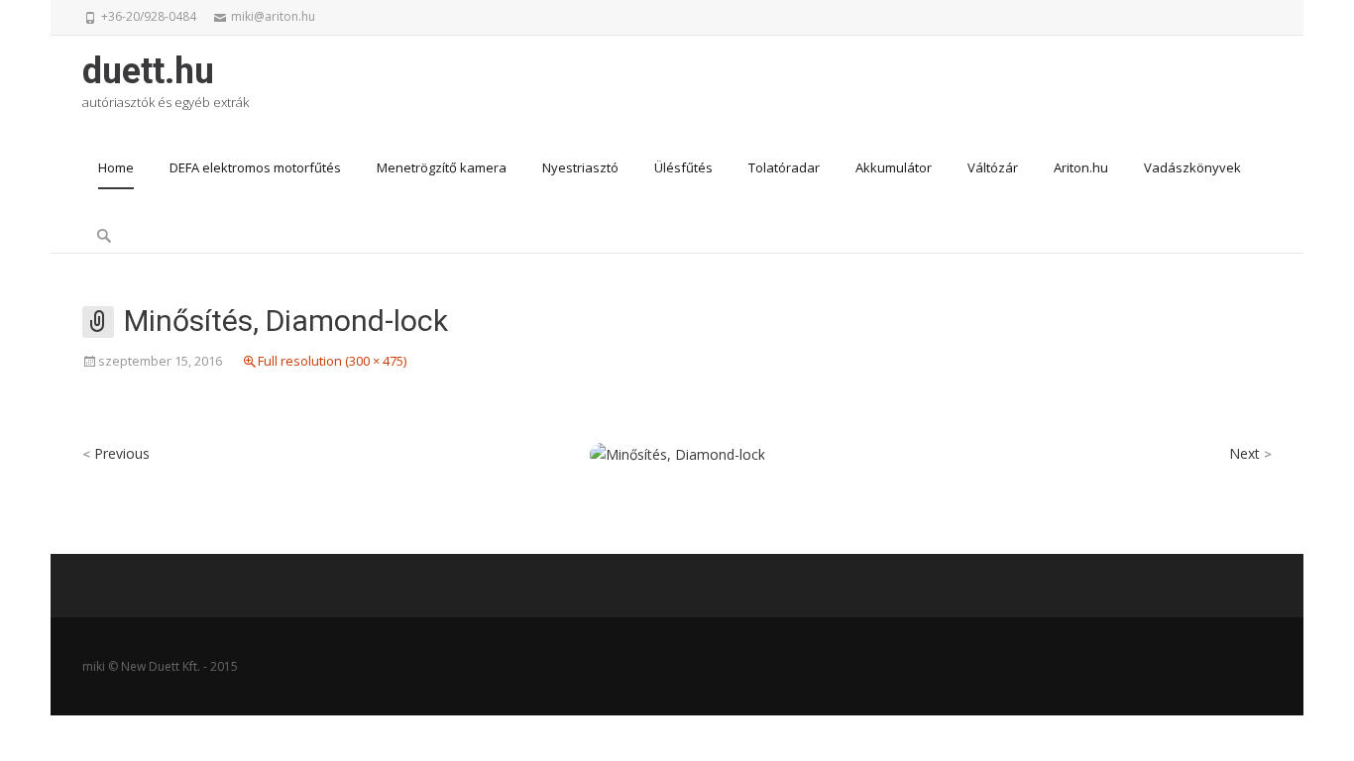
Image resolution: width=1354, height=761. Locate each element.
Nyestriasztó (580, 167)
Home (116, 167)
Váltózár (992, 167)
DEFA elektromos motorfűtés (255, 167)
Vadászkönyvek (1192, 167)
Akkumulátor (893, 167)
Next (1250, 453)
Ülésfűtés (683, 167)
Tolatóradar (784, 167)
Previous (116, 453)
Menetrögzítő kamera (442, 167)
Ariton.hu (1081, 167)
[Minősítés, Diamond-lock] (677, 453)
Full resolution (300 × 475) (332, 361)
